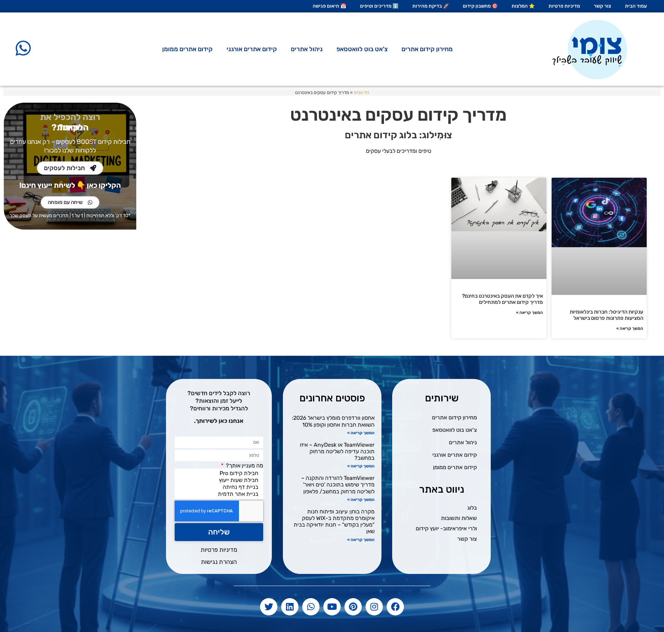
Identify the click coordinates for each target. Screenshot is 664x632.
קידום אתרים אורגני (252, 49)
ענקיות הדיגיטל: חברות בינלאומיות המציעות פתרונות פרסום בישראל (606, 315)
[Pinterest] (353, 606)
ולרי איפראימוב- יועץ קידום (446, 528)
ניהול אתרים (307, 49)
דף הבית (361, 92)
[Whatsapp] (311, 606)
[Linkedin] (289, 606)
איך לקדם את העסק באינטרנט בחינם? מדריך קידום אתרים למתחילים (502, 299)
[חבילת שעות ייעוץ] (220, 480)
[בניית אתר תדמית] (220, 494)
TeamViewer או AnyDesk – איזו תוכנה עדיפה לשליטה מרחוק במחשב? (337, 451)
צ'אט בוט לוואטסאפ (362, 49)
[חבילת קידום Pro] (220, 473)
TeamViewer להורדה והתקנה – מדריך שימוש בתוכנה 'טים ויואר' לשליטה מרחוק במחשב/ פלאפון (338, 484)
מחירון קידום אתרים (427, 49)
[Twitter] (268, 606)
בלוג (472, 507)
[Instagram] (374, 606)
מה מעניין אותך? (243, 465)
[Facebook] (395, 606)
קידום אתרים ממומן (187, 49)
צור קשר (467, 539)
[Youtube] (332, 606)
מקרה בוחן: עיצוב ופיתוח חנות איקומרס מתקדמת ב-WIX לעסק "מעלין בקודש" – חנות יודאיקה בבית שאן (334, 521)
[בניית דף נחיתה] (220, 487)
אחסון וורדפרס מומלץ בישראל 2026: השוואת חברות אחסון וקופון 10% (333, 421)
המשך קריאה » (629, 328)
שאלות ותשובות (459, 518)
